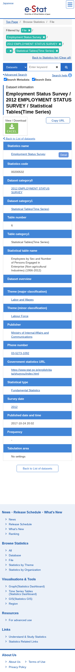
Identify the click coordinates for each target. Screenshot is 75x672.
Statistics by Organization (25, 569)
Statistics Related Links (23, 641)
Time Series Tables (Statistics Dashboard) (23, 592)
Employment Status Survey (28, 154)
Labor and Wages (22, 299)
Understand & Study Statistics (27, 636)
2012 (14, 406)
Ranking (14, 533)
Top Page (12, 21)
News (12, 519)
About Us (14, 661)
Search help (60, 75)
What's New (16, 529)
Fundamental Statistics (25, 390)
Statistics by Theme (21, 565)
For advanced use (20, 620)
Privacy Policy (17, 667)
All (10, 550)
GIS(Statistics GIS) (20, 598)
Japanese (8, 3)
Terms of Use (37, 661)
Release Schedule (20, 524)
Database (15, 555)
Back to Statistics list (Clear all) (51, 57)
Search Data (43, 79)
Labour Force (19, 316)
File (11, 560)
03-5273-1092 (20, 353)
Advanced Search (15, 74)
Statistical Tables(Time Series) (30, 209)
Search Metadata (18, 79)
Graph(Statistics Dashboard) (27, 586)
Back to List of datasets (20, 138)
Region (13, 603)
